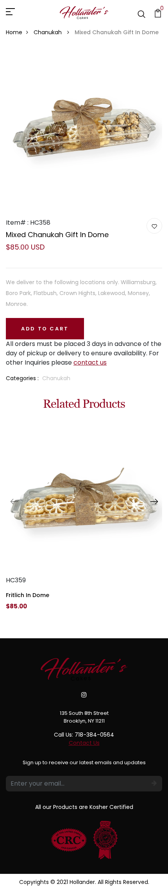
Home (14, 32)
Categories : (22, 378)
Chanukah (48, 32)
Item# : (17, 222)
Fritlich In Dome (27, 595)
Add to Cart (45, 328)
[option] (84, 521)
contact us (90, 362)
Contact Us (84, 743)
